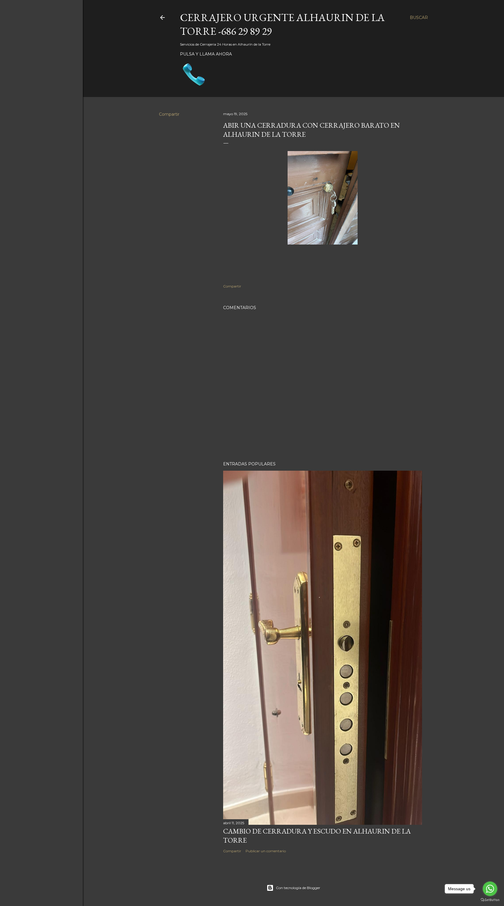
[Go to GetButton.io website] (490, 900)
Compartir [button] (169, 114)
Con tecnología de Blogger (298, 888)
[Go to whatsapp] (490, 888)
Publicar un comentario (266, 851)
